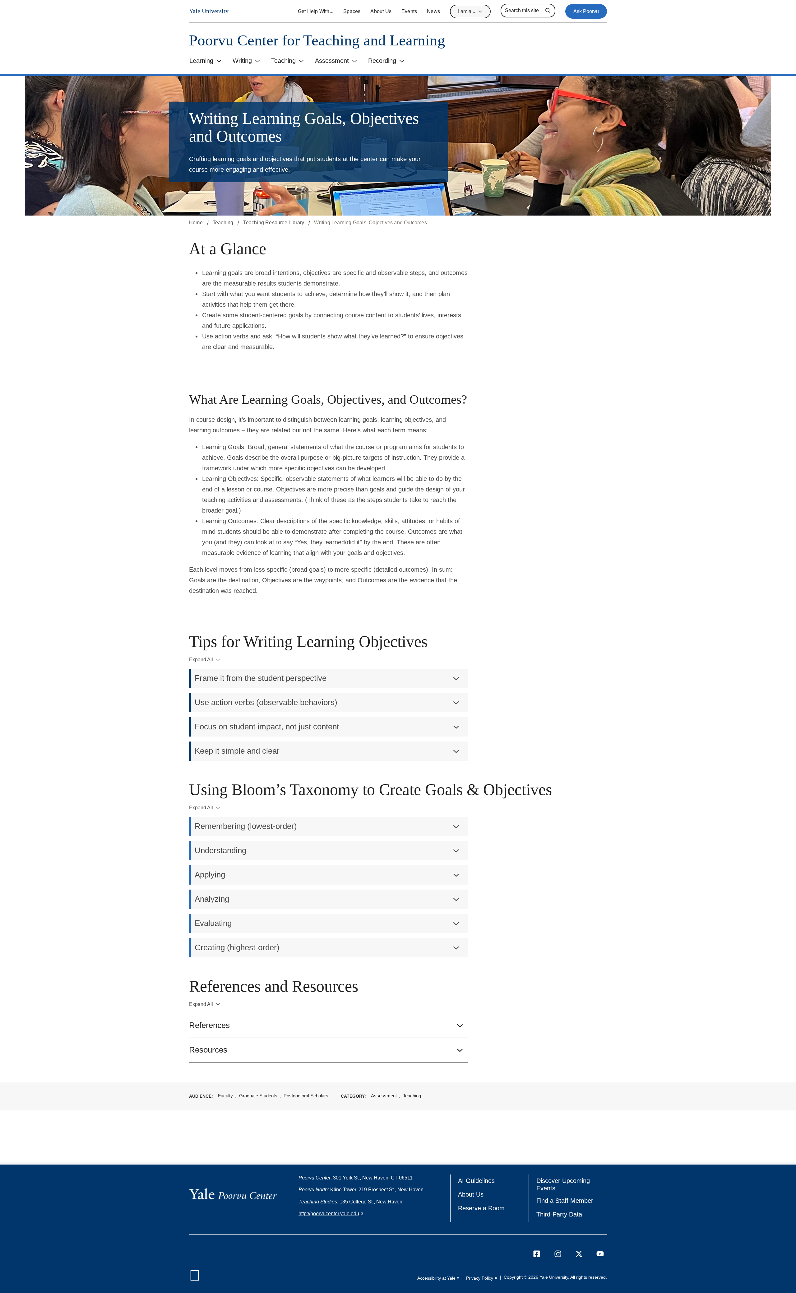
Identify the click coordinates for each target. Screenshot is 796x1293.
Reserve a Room (481, 1208)
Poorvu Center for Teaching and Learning (317, 40)
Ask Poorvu (586, 11)
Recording (382, 60)
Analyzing (212, 899)
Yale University (209, 10)
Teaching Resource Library (273, 222)
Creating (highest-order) (237, 947)
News (433, 11)
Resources (208, 1049)
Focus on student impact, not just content (267, 726)
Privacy (481, 1278)
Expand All (201, 659)
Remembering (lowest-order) (246, 826)
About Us (380, 11)
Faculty (225, 1095)
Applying (210, 874)
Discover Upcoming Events (565, 1184)
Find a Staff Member (564, 1200)
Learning (201, 60)
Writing (242, 60)
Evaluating (213, 923)
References (209, 1025)
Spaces (351, 11)
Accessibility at (438, 1278)
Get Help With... (315, 11)
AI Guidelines (476, 1180)
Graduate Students (258, 1095)
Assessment (332, 60)
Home (196, 222)
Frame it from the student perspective (260, 678)
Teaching (283, 60)
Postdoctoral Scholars (306, 1095)
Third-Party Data (559, 1214)
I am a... (466, 11)
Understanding (220, 850)
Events (409, 11)
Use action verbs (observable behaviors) (266, 702)
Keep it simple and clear (237, 751)
